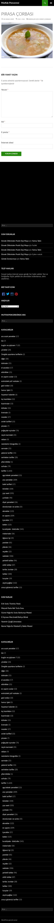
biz (2, 341)
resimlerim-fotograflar (9, 444)
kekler (5, 525)
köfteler (4, 408)
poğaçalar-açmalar (8, 431)
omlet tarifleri (6, 422)
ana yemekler (8, 480)
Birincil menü (51, 3)
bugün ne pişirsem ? (9, 345)
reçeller (5, 552)
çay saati (6, 493)
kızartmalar (5, 404)
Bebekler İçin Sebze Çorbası (39, 19)
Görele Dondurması (8, 259)
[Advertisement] (27, 190)
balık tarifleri (7, 484)
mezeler (4, 417)
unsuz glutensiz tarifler (9, 587)
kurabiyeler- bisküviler (11, 529)
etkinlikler (5, 372)
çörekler (4, 350)
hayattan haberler (8, 395)
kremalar (4, 413)
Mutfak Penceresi (10, 3)
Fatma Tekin (36, 241)
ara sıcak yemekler (8, 336)
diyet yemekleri (8, 502)
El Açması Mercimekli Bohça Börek (14, 617)
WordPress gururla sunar (9, 920)
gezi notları (5, 386)
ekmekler (6, 511)
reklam (3, 440)
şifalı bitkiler (5, 462)
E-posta (5, 132)
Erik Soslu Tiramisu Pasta (10, 604)
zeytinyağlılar (7, 583)
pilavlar (5, 547)
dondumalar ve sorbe (11, 507)
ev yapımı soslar (7, 377)
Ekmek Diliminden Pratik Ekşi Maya (15, 241)
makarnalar (7, 534)
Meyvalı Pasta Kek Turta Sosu (12, 608)
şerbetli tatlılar (8, 561)
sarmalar (4, 448)
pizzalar (4, 426)
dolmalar (4, 363)
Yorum (4, 90)
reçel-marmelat (7, 435)
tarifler (3, 471)
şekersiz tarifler (7, 453)
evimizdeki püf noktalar (10, 381)
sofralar (4, 466)
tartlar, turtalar (8, 570)
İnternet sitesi (7, 143)
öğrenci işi (6, 538)
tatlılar (5, 574)
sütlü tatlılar (7, 565)
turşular (5, 578)
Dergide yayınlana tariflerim (11, 354)
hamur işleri (5, 390)
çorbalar (6, 498)
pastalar (6, 543)
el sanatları (5, 368)
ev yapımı (6, 516)
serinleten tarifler (7, 457)
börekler (6, 489)
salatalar (6, 556)
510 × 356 (21, 19)
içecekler (6, 520)
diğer (3, 359)
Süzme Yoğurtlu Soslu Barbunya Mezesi (16, 613)
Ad (3, 122)
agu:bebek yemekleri (10, 475)
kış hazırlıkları (6, 399)
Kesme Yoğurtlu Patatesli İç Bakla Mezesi (16, 626)
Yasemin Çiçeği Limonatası (11, 622)
